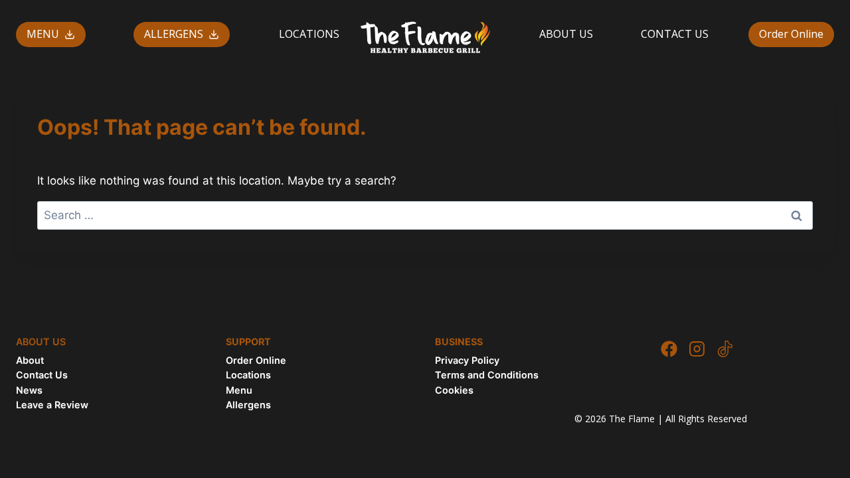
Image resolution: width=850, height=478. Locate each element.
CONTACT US (675, 34)
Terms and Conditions (487, 374)
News (29, 390)
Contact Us (42, 374)
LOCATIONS (309, 34)
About (30, 360)
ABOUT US (566, 34)
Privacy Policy (467, 360)
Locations (248, 374)
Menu (239, 390)
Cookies (454, 390)
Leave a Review (52, 404)
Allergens (248, 404)
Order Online (791, 34)
